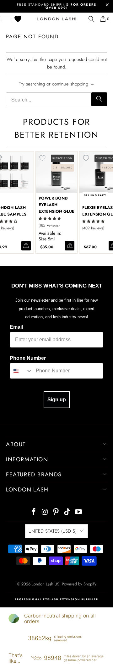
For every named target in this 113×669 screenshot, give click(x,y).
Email (16, 327)
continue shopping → (73, 83)
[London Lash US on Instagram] (45, 512)
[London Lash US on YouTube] (78, 512)
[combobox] (21, 370)
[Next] (110, 202)
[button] (50, 218)
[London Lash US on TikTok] (67, 512)
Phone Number (28, 358)
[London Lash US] (56, 19)
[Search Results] (91, 19)
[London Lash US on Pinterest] (56, 512)
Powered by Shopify (79, 584)
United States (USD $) (53, 531)
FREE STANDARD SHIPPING (56, 6)
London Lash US (45, 584)
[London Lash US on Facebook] (34, 512)
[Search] (99, 99)
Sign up (56, 399)
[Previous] (3, 202)
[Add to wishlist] (42, 158)
